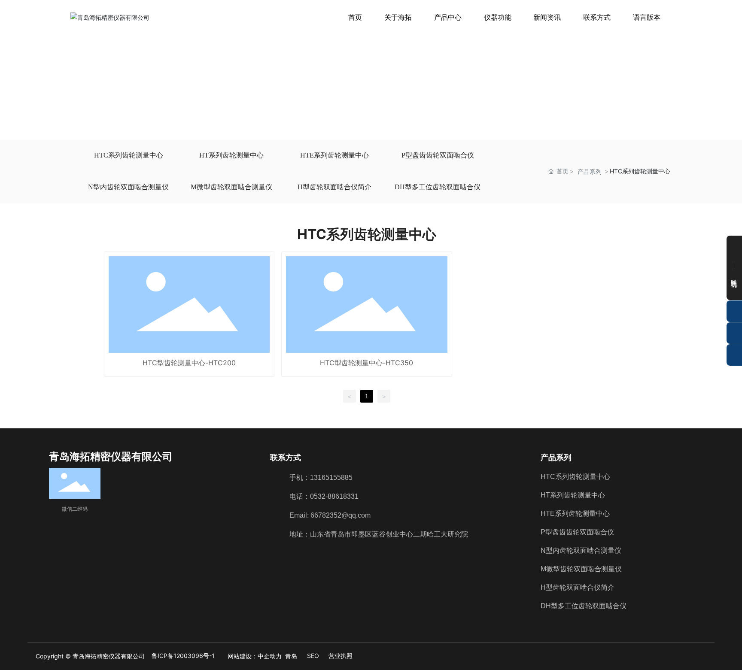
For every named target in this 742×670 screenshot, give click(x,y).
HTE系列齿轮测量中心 (334, 155)
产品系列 (590, 171)
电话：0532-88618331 (324, 496)
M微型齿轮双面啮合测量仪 (231, 187)
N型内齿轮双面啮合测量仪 (128, 187)
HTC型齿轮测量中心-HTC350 (366, 362)
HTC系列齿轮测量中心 (128, 155)
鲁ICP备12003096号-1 (183, 655)
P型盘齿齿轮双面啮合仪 (437, 155)
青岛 (291, 656)
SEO (313, 655)
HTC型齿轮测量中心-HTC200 (189, 362)
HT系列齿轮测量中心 (231, 155)
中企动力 (270, 656)
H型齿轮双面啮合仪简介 (334, 187)
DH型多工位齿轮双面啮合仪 (437, 187)
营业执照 (340, 655)
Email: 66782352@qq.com (330, 515)
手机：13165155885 (321, 477)
